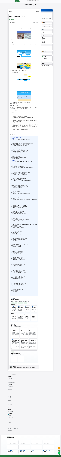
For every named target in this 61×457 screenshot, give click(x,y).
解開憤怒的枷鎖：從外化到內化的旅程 (17, 194)
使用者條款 (9, 422)
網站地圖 (9, 428)
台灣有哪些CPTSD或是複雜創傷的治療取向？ (17, 184)
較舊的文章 (37, 11)
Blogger (16, 374)
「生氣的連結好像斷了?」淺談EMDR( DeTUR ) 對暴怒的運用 (19, 266)
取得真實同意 (13, 192)
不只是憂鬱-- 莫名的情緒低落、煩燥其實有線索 (18, 227)
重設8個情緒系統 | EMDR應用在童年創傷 (17, 212)
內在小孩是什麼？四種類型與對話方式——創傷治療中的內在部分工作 (20, 151)
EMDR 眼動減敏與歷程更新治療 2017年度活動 (18, 260)
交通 (49, 65)
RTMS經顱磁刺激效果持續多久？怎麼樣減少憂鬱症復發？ (19, 178)
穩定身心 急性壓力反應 (15, 218)
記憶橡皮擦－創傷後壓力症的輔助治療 (17, 278)
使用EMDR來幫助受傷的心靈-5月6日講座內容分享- (18, 259)
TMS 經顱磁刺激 (45, 58)
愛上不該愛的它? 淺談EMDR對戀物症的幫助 (17, 265)
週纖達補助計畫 (10, 389)
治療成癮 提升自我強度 (15, 247)
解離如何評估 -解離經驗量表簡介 (16, 156)
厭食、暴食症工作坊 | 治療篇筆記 (16, 146)
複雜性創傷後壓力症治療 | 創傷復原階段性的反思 (18, 226)
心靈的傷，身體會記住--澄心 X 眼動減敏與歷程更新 (18, 250)
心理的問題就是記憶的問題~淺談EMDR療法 (17, 289)
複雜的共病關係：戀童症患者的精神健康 (17, 179)
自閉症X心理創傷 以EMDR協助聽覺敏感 (17, 234)
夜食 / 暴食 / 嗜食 (10, 404)
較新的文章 (10, 11)
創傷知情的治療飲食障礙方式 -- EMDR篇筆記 (17, 197)
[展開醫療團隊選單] (13, 1)
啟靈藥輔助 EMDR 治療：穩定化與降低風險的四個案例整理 (19, 168)
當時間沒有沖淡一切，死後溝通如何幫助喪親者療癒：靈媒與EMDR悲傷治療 (21, 139)
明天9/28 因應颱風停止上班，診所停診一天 (17, 292)
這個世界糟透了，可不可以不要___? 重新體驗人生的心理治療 (19, 204)
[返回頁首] (59, 455)
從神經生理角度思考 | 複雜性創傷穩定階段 (17, 220)
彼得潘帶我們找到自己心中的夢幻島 (16, 246)
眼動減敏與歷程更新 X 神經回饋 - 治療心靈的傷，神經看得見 (19, 238)
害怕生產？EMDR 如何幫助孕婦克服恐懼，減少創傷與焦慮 (19, 145)
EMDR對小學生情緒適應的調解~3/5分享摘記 (17, 277)
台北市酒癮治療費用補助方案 (11, 382)
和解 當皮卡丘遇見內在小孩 (15, 263)
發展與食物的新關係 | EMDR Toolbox (17, 214)
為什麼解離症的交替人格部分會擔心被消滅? (17, 257)
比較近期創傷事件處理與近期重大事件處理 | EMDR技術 (19, 213)
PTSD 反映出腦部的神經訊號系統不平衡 (17, 282)
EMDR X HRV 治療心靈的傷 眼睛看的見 (17, 245)
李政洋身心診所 (30, 5)
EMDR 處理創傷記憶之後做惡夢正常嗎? (17, 181)
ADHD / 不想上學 (10, 403)
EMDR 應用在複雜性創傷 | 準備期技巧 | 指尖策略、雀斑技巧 (19, 185)
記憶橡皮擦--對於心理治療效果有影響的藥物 (17, 251)
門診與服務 (17, 1)
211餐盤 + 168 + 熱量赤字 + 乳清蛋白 (13, 390)
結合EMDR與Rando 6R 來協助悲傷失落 (17, 187)
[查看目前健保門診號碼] (59, 448)
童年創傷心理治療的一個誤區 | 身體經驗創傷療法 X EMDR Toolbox (20, 211)
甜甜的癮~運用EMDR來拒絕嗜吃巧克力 (17, 271)
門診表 (47, 65)
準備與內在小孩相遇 (14, 240)
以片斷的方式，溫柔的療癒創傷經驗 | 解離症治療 (18, 207)
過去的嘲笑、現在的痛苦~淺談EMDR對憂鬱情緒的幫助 (19, 283)
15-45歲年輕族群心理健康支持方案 (12, 379)
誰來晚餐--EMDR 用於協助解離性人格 (17, 258)
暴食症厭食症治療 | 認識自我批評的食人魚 (17, 149)
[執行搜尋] (28, 2)
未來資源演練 (13, 198)
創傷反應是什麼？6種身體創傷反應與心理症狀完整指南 (19, 157)
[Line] (51, 10)
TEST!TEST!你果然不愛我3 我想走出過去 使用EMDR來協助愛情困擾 (20, 219)
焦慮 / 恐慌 (9, 396)
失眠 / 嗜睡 (9, 397)
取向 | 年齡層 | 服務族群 (11, 411)
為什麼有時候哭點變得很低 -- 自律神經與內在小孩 (18, 228)
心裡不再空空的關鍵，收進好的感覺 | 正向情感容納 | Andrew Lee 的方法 (21, 172)
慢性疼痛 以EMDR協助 (15, 232)
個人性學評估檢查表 (14, 165)
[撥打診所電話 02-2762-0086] (59, 451)
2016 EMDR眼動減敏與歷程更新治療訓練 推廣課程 (18, 276)
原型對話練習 (10, 430)
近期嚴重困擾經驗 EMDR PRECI (16, 217)
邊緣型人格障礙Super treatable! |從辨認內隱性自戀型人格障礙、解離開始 (21, 180)
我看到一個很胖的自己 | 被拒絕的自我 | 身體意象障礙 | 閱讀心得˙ (20, 186)
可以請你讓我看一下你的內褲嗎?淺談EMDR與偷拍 (18, 239)
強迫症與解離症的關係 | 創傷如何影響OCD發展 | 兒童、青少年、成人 (21, 144)
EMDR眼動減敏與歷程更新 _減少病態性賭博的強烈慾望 (19, 272)
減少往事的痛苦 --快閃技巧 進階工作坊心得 (17, 152)
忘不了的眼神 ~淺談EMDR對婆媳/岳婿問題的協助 (18, 284)
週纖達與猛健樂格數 (10, 386)
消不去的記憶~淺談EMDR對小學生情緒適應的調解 (18, 285)
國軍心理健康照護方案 (11, 381)
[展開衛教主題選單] (23, 1)
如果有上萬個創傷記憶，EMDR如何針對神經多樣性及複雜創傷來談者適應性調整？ (22, 143)
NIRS (43, 60)
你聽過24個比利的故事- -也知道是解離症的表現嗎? (18, 264)
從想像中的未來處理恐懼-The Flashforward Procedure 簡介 (19, 206)
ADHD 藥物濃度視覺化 (15, 428)
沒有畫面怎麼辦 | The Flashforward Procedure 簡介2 (19, 205)
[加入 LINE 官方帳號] (59, 453)
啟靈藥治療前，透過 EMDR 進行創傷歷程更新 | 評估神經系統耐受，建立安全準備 (22, 167)
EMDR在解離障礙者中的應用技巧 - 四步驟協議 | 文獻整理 (19, 174)
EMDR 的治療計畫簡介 (15, 290)
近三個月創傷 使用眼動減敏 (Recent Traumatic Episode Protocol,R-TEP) (21, 244)
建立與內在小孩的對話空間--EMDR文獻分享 (17, 252)
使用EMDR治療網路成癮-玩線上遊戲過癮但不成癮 (18, 270)
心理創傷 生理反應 (15, 103)
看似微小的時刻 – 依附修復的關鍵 (16, 191)
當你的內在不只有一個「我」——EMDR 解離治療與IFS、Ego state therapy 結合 (22, 161)
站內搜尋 (28, 0)
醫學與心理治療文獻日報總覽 (11, 421)
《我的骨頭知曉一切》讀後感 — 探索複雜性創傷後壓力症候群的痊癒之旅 (21, 193)
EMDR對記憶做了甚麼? (15, 291)
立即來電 (44, 65)
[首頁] (8, 1)
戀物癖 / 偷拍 (9, 400)
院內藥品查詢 (9, 419)
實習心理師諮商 (10, 378)
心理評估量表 (9, 415)
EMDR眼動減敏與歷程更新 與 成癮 (16, 253)
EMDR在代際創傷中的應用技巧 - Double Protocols (18, 173)
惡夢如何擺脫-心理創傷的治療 (16, 158)
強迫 (8, 407)
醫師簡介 (34, 367)
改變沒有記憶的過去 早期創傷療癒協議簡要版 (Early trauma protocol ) (21, 201)
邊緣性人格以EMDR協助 (15, 233)
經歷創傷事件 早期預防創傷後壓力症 (16, 279)
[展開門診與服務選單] (19, 1)
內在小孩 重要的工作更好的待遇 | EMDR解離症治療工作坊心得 (20, 150)
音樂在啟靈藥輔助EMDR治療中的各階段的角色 (18, 166)
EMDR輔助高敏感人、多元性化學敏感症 (17, 231)
